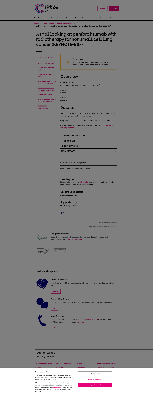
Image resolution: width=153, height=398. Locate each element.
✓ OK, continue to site (95, 385)
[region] (76, 383)
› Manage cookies (95, 374)
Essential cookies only (95, 379)
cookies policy (57, 387)
